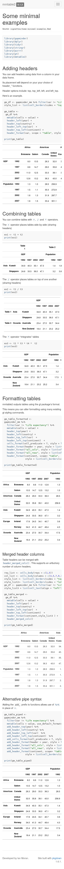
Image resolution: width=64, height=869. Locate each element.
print (7, 139)
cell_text (35, 588)
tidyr (18, 44)
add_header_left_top (19, 736)
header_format (15, 133)
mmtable (11, 117)
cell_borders (37, 105)
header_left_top (17, 126)
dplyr (18, 41)
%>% (57, 704)
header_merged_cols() (16, 563)
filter (42, 102)
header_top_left (17, 130)
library (8, 38)
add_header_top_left (19, 733)
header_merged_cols (19, 619)
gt (16, 54)
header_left (14, 120)
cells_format (15, 443)
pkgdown (57, 858)
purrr (18, 50)
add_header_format (18, 742)
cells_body (26, 573)
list (25, 105)
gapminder (21, 38)
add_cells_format (17, 739)
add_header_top (16, 726)
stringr (19, 48)
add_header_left (17, 730)
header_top (13, 123)
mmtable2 (8, 4)
